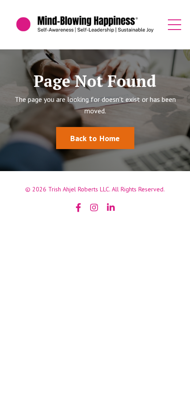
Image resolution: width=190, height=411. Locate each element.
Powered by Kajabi (95, 230)
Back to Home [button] (95, 138)
